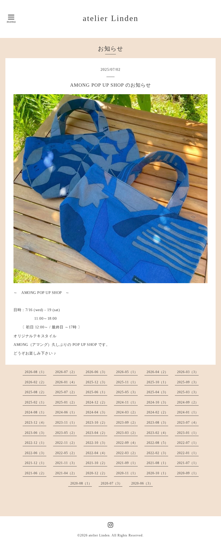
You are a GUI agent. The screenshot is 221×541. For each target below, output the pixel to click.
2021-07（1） (188, 463)
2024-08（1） (35, 412)
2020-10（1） (157, 473)
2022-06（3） (35, 453)
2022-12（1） (35, 443)
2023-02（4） (157, 433)
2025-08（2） (35, 392)
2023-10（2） (96, 422)
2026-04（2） (157, 372)
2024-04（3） (96, 412)
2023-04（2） (96, 433)
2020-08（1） (81, 483)
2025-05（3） (127, 392)
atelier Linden (111, 18)
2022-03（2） (127, 453)
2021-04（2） (66, 473)
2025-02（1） (35, 402)
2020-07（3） (111, 483)
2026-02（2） (35, 382)
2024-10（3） (157, 402)
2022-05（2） (66, 453)
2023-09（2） (127, 422)
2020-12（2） (96, 473)
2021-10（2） (96, 463)
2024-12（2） (96, 402)
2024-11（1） (127, 402)
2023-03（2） (127, 433)
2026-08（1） (35, 372)
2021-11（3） (66, 463)
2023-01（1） (188, 433)
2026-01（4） (66, 382)
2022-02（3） (157, 453)
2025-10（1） (157, 382)
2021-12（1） (35, 463)
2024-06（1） (66, 412)
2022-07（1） (188, 443)
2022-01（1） (188, 453)
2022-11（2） (66, 443)
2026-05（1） (127, 372)
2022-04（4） (96, 453)
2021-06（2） (35, 473)
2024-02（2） (157, 412)
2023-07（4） (188, 422)
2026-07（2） (66, 372)
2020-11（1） (127, 473)
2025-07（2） (66, 392)
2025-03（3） (188, 392)
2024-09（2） (188, 402)
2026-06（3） (96, 372)
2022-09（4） (127, 443)
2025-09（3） (188, 382)
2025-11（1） (127, 382)
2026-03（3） (188, 372)
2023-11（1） (66, 422)
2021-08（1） (157, 463)
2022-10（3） (96, 443)
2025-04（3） (157, 392)
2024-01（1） (188, 412)
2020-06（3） (142, 483)
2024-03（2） (127, 412)
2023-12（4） (35, 422)
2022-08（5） (157, 443)
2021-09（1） (127, 463)
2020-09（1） (188, 473)
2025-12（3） (96, 382)
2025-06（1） (96, 392)
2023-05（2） (66, 433)
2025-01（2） (66, 402)
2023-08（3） (157, 422)
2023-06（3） (35, 433)
